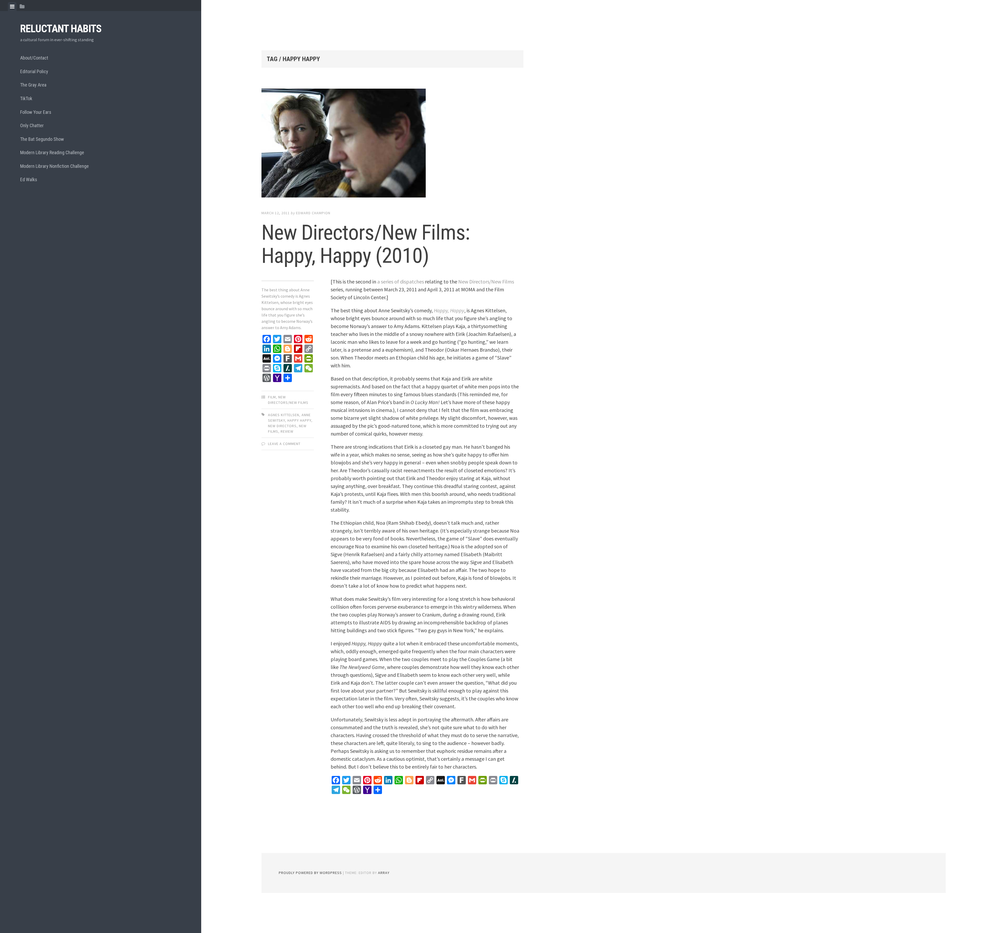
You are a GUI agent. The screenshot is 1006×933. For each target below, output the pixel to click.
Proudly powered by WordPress (310, 872)
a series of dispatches (400, 281)
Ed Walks (28, 179)
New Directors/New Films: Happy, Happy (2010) (365, 244)
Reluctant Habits (60, 29)
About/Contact (34, 58)
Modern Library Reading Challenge (52, 152)
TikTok (26, 98)
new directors (282, 425)
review (287, 431)
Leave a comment (284, 443)
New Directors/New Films (486, 281)
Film (272, 397)
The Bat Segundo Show (42, 139)
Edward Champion (313, 213)
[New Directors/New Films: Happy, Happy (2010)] (392, 144)
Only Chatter (32, 125)
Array (384, 872)
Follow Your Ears (35, 112)
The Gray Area (33, 85)
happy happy (299, 420)
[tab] (12, 6)
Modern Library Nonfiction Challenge (54, 166)
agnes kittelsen (283, 414)
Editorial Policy (34, 71)
